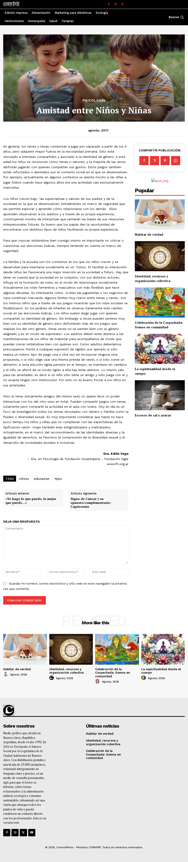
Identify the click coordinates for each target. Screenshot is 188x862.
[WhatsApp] (175, 160)
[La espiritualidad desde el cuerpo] (160, 349)
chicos (24, 478)
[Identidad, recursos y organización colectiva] (160, 256)
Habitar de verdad (149, 234)
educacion (42, 478)
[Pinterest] (165, 160)
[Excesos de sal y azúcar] (160, 395)
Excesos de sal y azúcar (153, 415)
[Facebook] (108, 4)
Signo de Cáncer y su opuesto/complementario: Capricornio (91, 502)
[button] (177, 17)
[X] (122, 4)
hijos (58, 478)
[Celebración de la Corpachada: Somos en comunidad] (160, 302)
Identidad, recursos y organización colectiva (152, 278)
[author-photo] (6, 674)
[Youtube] (31, 832)
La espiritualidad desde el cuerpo (161, 671)
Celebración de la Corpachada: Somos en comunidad (159, 324)
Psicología (94, 100)
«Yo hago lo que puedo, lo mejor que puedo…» (31, 501)
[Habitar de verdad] (160, 214)
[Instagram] (115, 4)
